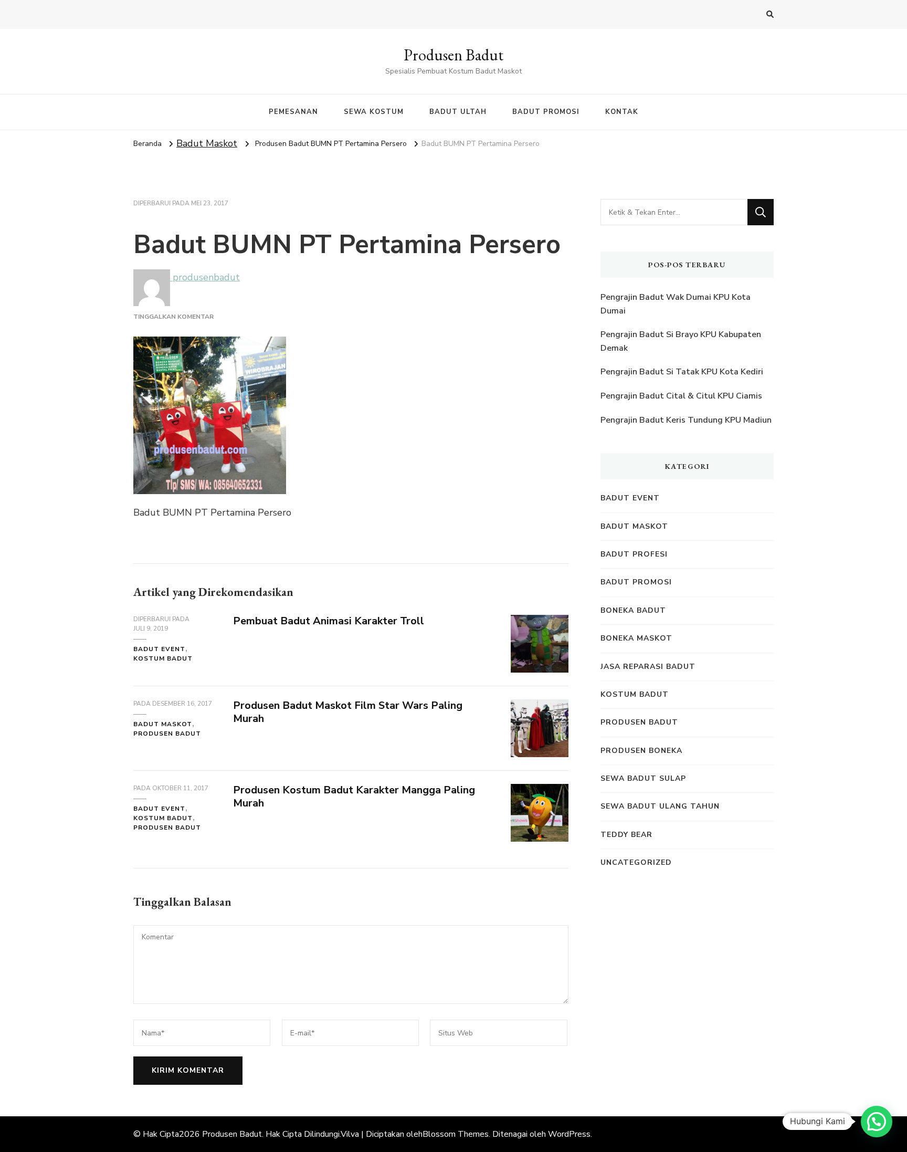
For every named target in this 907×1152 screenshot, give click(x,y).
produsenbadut (205, 277)
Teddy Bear (626, 835)
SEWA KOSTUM (374, 112)
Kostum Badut (163, 658)
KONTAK (621, 112)
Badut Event (159, 649)
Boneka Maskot (636, 638)
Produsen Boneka (641, 751)
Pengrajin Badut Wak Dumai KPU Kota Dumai (675, 304)
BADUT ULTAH (458, 112)
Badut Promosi (636, 582)
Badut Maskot (206, 143)
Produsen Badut (453, 55)
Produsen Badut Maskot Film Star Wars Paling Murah (347, 712)
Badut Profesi (634, 554)
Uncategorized (636, 862)
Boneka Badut (633, 610)
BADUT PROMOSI (545, 112)
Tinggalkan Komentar (173, 316)
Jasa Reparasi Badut (647, 667)
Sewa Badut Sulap (643, 778)
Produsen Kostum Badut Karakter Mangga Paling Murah (354, 796)
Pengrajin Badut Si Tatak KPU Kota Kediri (681, 372)
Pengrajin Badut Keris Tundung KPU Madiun (686, 420)
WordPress (569, 1134)
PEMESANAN (293, 112)
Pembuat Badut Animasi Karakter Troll (328, 621)
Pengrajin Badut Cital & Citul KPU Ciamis (681, 396)
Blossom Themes (456, 1134)
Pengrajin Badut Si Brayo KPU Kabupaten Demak (680, 341)
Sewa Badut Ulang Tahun (660, 806)
